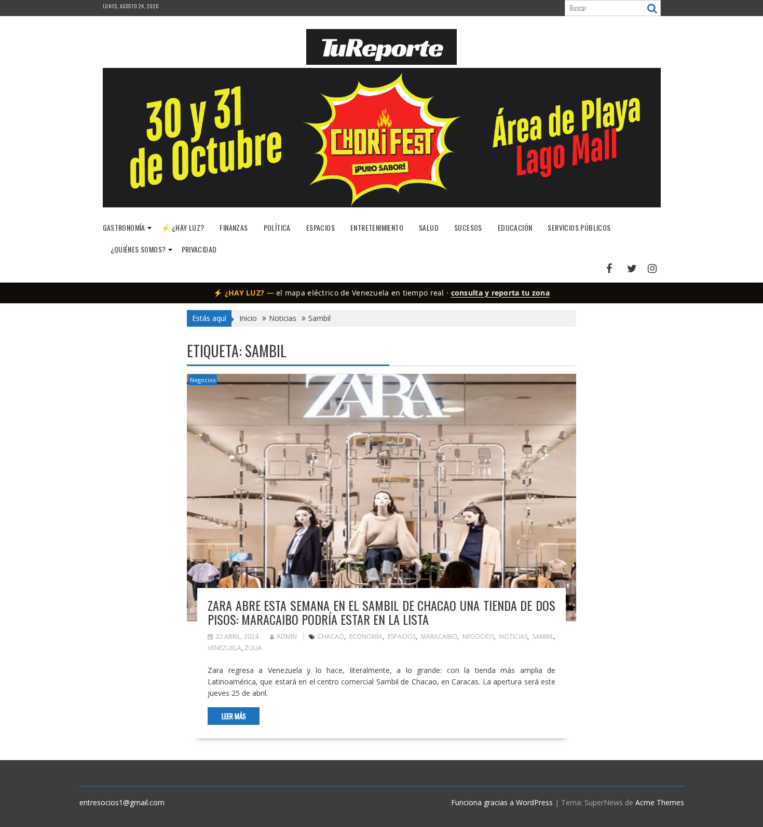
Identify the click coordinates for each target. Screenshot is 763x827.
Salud (429, 227)
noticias (513, 636)
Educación (515, 227)
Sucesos (468, 227)
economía (366, 636)
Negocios (202, 380)
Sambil (543, 636)
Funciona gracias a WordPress (502, 802)
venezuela (224, 647)
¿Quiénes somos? (138, 249)
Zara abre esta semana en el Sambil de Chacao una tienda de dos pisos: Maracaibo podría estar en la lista (381, 612)
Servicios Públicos (579, 227)
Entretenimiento (376, 227)
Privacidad (199, 249)
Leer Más (234, 716)
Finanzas (234, 227)
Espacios (320, 227)
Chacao (331, 636)
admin (287, 636)
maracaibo (439, 636)
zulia (253, 647)
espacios (402, 636)
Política (277, 227)
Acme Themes (659, 802)
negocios (478, 636)
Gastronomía (124, 227)
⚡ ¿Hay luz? (182, 227)
